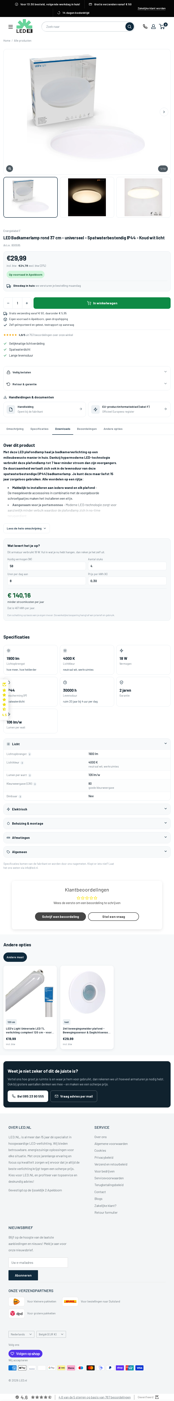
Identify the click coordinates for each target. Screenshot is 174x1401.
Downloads (62, 428)
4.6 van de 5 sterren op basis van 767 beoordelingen (95, 1397)
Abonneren (23, 1275)
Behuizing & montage (27, 823)
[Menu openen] (10, 26)
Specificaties (39, 428)
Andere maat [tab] (15, 957)
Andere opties (113, 428)
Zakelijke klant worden (152, 8)
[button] (4, 699)
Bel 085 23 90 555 (30, 1096)
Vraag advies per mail (76, 1096)
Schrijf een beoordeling (60, 916)
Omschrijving (15, 428)
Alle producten (22, 40)
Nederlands (18, 1334)
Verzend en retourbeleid (110, 1164)
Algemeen (19, 852)
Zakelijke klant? (105, 1205)
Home (6, 40)
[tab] (30, 197)
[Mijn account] (153, 26)
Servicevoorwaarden (109, 1178)
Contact (100, 1192)
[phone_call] (145, 26)
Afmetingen (21, 837)
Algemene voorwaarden (111, 1143)
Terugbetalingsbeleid (108, 1185)
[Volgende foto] (164, 112)
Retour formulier (106, 1212)
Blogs (98, 1198)
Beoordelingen (87, 428)
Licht (16, 744)
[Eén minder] (8, 303)
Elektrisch (19, 809)
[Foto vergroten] (87, 112)
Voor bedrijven (104, 1171)
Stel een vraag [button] (113, 916)
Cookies (100, 1150)
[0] (162, 26)
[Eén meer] (26, 303)
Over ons (100, 1137)
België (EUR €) (47, 1334)
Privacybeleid (103, 1157)
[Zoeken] (129, 26)
